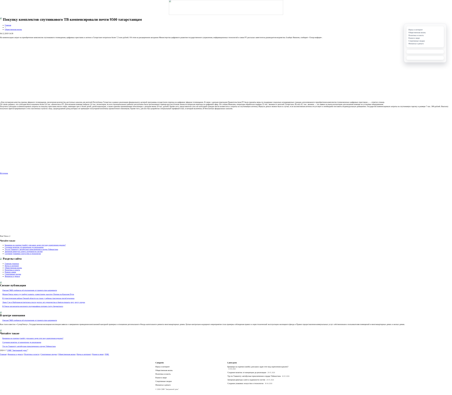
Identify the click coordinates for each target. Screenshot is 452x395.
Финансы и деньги (12, 276)
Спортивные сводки (13, 274)
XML (107, 354)
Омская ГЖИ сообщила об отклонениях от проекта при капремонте (29, 290)
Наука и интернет (12, 266)
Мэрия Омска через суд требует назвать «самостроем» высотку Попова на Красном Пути (38, 294)
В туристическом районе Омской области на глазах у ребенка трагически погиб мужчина (38, 298)
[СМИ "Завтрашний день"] (226, 7)
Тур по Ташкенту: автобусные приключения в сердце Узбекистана (31, 249)
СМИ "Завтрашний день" (17, 350)
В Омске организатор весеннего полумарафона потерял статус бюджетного (32, 306)
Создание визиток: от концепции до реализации (24, 247)
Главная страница (12, 264)
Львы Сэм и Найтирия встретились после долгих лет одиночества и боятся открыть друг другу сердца (43, 302)
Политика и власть (12, 270)
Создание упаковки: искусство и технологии (23, 254)
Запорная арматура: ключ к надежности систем (23, 252)
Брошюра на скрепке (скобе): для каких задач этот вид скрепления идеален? (35, 245)
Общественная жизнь (13, 29)
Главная (8, 25)
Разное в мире (10, 272)
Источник (4, 173)
